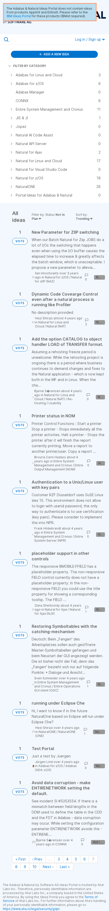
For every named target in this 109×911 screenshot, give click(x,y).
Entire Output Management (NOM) (58, 467)
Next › (48, 867)
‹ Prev (37, 859)
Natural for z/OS (57, 277)
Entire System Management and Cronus (54, 463)
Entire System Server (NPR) (58, 538)
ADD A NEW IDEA (56, 54)
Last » (65, 867)
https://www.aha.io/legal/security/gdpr (31, 909)
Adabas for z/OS (50, 766)
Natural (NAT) (56, 326)
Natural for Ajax (56, 609)
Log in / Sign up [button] (88, 39)
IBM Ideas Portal (19, 16)
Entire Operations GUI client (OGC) (57, 688)
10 (34, 867)
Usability (54, 403)
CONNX (61, 844)
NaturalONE (47, 732)
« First (20, 859)
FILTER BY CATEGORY (29, 66)
